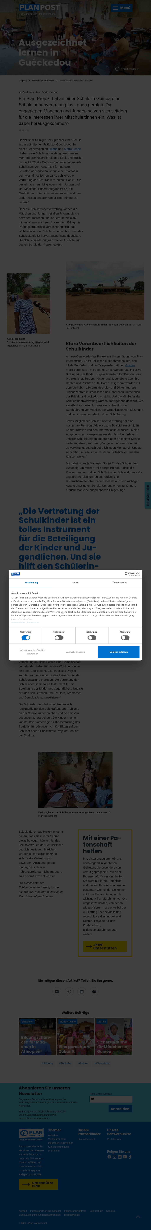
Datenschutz (18, 622)
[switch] (59, 638)
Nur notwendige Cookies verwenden (32, 652)
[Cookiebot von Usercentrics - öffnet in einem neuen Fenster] (127, 574)
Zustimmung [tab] (31, 582)
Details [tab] (75, 582)
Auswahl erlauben (75, 652)
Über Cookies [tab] (120, 582)
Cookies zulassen (119, 652)
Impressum (33, 622)
